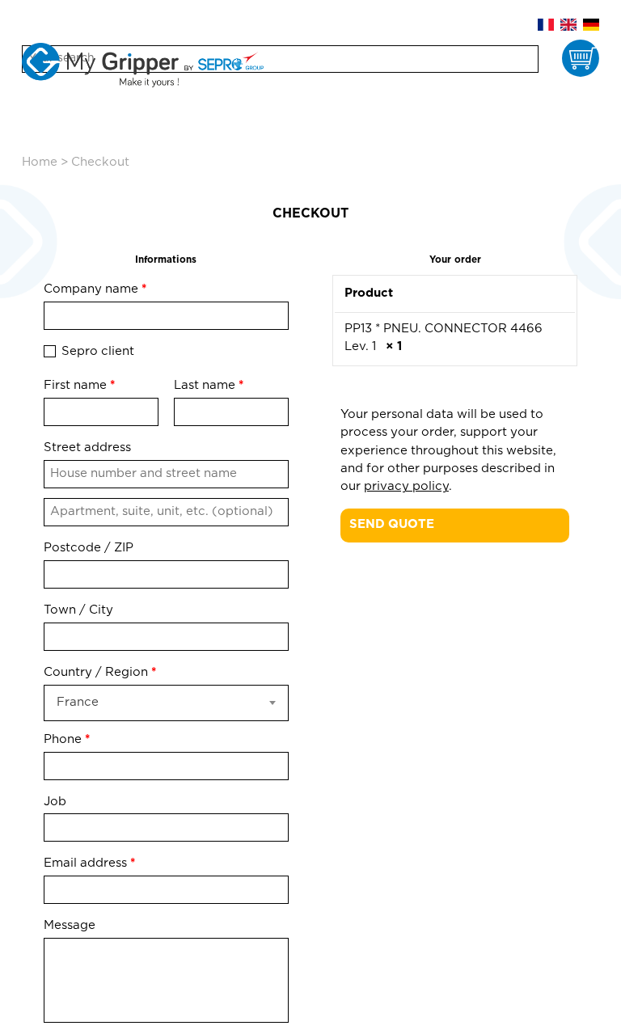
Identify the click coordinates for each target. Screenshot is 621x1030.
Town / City (78, 610)
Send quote (391, 524)
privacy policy (406, 486)
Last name (208, 385)
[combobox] (166, 703)
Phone (67, 739)
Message (71, 925)
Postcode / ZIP (88, 548)
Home (39, 162)
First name (79, 385)
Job (57, 802)
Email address (89, 863)
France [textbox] (78, 702)
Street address (87, 447)
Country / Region (100, 672)
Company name (95, 289)
